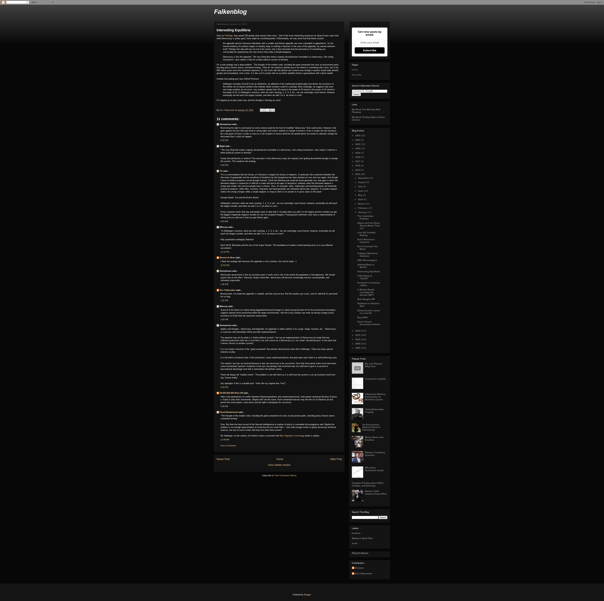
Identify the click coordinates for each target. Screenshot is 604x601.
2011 (358, 335)
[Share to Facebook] (270, 110)
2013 (358, 174)
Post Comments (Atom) (285, 475)
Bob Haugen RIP (366, 299)
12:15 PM (225, 252)
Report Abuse (360, 553)
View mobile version (279, 465)
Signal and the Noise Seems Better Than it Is (368, 226)
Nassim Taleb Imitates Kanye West (376, 492)
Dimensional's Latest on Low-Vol (368, 311)
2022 (358, 144)
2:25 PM (224, 300)
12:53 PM (225, 265)
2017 (358, 161)
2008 (358, 348)
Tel (221, 171)
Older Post (336, 459)
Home (280, 459)
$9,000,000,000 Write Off (231, 393)
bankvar (356, 533)
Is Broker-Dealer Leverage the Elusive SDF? (366, 292)
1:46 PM (224, 284)
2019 (358, 153)
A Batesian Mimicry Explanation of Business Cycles (375, 397)
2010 (358, 339)
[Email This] (261, 110)
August (362, 182)
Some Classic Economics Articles (368, 323)
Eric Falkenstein (227, 290)
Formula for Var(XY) (375, 379)
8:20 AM (224, 221)
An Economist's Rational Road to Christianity (371, 427)
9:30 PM (224, 165)
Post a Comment (228, 445)
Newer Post (223, 459)
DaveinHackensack (229, 412)
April (361, 199)
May (360, 195)
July (360, 186)
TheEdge (228, 35)
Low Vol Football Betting (366, 233)
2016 (358, 165)
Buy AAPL (362, 317)
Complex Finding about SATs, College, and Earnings (368, 484)
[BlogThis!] (264, 110)
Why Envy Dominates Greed (374, 469)
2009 (358, 343)
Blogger (307, 594)
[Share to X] (267, 110)
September (364, 178)
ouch (354, 543)
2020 (358, 148)
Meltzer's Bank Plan (362, 538)
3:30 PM (224, 319)
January (362, 212)
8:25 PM (224, 140)
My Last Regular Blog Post (373, 365)
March (361, 203)
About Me (356, 75)
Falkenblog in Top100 (364, 277)
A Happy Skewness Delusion (367, 254)
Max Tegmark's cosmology (292, 436)
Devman (359, 568)
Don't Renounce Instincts (366, 240)
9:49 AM (224, 406)
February (363, 208)
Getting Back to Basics (365, 266)
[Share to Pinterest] (273, 110)
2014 (358, 170)
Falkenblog (230, 11)
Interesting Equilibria (368, 271)
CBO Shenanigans (367, 260)
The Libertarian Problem (365, 217)
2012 (358, 331)
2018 (358, 157)
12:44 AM (225, 439)
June (361, 191)
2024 (358, 135)
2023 (358, 140)
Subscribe (369, 50)
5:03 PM (224, 387)
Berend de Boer (227, 257)
